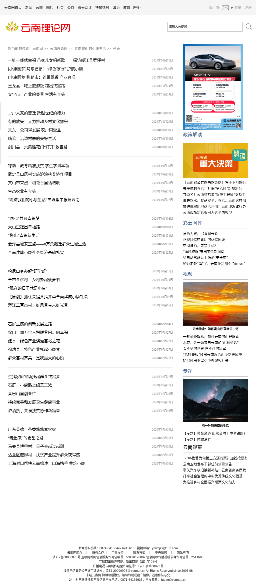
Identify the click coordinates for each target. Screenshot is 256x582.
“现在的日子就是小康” (28, 288)
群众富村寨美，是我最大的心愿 (36, 358)
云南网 (37, 48)
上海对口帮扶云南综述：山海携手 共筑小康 (46, 463)
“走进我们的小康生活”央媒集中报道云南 (44, 200)
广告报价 (118, 553)
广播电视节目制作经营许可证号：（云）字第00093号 (128, 566)
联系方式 (139, 553)
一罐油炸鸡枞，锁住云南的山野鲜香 (211, 337)
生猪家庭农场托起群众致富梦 (34, 377)
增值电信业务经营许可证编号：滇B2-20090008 (95, 571)
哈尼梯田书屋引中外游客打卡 (205, 361)
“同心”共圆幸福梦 (24, 218)
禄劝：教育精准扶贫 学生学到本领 (38, 166)
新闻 (28, 7)
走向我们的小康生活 (90, 48)
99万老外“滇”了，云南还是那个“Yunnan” (214, 264)
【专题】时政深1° (197, 439)
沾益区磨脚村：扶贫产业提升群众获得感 (44, 455)
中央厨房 (161, 553)
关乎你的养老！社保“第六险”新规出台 (212, 188)
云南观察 (192, 447)
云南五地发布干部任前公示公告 (207, 464)
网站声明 (183, 553)
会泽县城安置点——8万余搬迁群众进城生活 (47, 244)
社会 (60, 7)
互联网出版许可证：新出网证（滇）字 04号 (128, 562)
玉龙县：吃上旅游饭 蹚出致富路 (36, 86)
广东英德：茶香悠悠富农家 (32, 429)
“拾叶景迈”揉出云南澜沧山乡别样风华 (212, 355)
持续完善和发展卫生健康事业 (34, 402)
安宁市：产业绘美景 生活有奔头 (36, 94)
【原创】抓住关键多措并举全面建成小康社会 (48, 297)
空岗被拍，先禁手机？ (200, 246)
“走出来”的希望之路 (26, 438)
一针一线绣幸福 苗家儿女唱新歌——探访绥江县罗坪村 (56, 60)
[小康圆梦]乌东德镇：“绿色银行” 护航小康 (45, 69)
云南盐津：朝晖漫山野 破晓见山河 (215, 329)
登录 (237, 7)
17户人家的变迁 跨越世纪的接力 (36, 113)
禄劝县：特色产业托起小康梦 (34, 349)
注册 (248, 7)
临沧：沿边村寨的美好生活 (32, 138)
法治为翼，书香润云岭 (200, 234)
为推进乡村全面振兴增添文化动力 (209, 482)
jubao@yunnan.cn (173, 580)
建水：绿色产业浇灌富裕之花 (34, 341)
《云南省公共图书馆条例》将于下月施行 (214, 182)
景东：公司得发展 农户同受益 (34, 130)
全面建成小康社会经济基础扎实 (36, 252)
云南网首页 (13, 7)
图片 (49, 7)
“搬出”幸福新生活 (24, 235)
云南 (39, 7)
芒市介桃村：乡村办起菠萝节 (34, 280)
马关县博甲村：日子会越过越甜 (36, 446)
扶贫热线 (102, 7)
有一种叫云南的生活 (215, 426)
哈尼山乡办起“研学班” (28, 271)
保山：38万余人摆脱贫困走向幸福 (38, 332)
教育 (126, 7)
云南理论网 (59, 48)
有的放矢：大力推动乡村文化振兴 (38, 121)
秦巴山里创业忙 (22, 394)
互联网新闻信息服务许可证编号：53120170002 (113, 557)
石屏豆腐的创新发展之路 (30, 324)
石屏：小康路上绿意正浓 (30, 385)
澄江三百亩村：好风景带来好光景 (38, 305)
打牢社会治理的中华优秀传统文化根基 (212, 476)
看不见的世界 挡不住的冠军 (204, 349)
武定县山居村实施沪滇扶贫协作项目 (40, 174)
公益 (70, 7)
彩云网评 (85, 7)
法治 (116, 7)
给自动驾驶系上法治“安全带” (205, 258)
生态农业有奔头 (22, 191)
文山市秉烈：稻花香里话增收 (34, 183)
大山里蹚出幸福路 (24, 227)
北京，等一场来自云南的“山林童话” (210, 343)
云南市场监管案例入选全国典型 (207, 212)
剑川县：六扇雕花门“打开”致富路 (38, 147)
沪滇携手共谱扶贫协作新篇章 (34, 411)
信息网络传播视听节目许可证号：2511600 (175, 557)
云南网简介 (74, 553)
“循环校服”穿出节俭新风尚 (203, 252)
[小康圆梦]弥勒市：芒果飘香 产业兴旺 (42, 77)
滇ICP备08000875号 (66, 557)
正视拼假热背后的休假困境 (204, 240)
